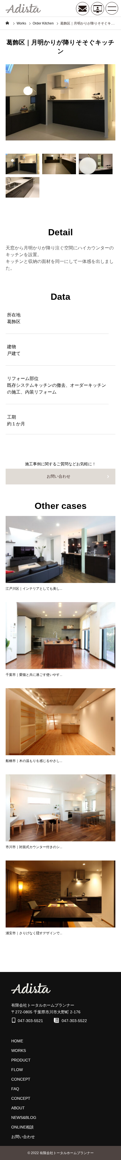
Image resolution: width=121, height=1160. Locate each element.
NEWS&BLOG (23, 1117)
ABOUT (18, 1108)
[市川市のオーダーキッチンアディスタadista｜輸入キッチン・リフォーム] (23, 8)
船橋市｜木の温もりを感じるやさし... (34, 761)
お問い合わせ (58, 476)
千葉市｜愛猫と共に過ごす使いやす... (34, 675)
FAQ (15, 1089)
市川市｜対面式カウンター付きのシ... (34, 847)
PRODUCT (21, 1060)
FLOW (17, 1069)
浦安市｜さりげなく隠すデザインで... (34, 933)
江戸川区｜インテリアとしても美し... (34, 589)
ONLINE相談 (22, 1127)
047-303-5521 (30, 1020)
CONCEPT (20, 1079)
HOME (17, 1041)
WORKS (18, 1050)
